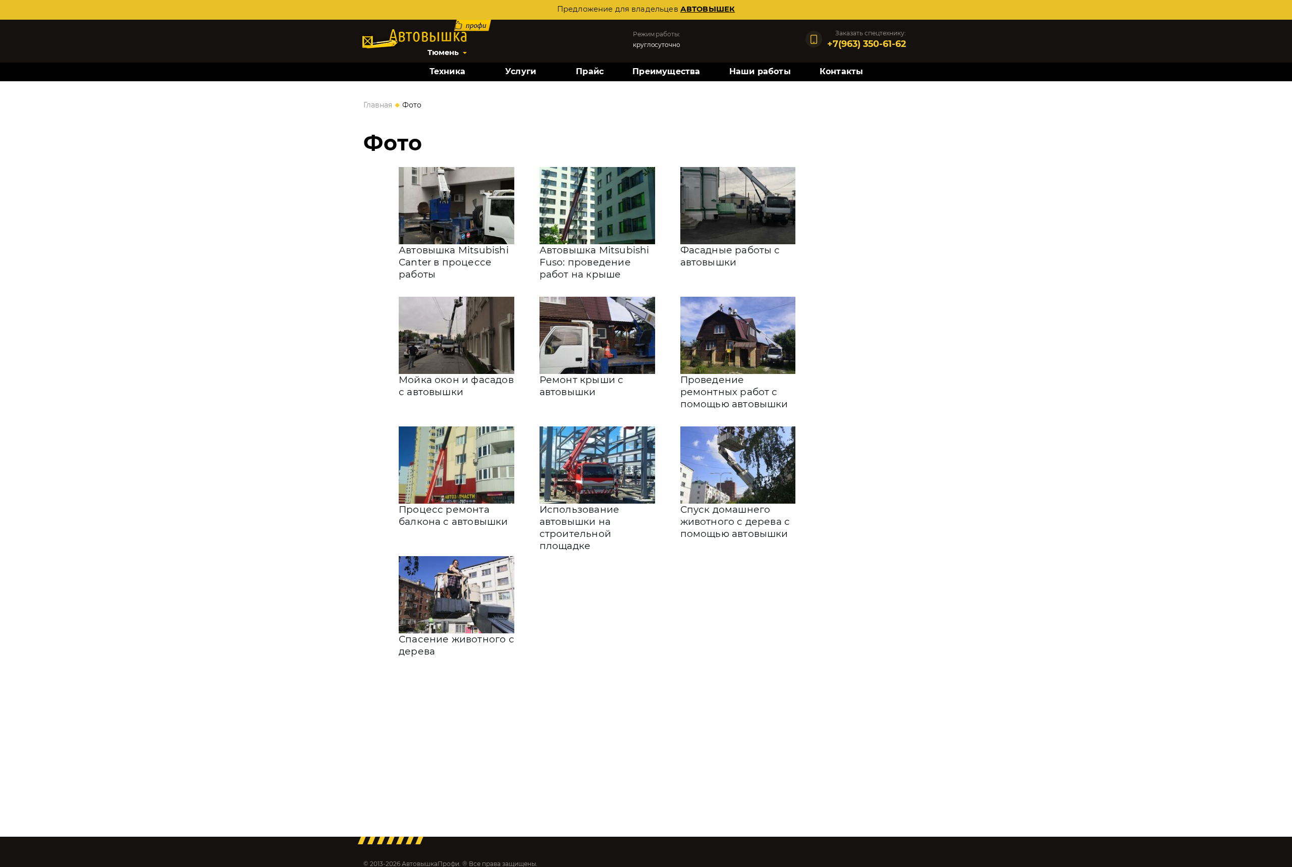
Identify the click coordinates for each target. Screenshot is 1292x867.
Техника (447, 71)
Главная (377, 105)
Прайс (590, 71)
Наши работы (760, 71)
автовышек (707, 9)
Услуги (520, 71)
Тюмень (443, 52)
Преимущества (666, 71)
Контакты (842, 71)
